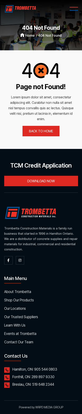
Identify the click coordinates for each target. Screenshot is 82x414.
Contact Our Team (18, 342)
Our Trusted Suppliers (21, 317)
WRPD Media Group (49, 407)
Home (30, 35)
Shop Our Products (19, 300)
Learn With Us (14, 325)
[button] (74, 8)
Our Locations (15, 308)
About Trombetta (17, 292)
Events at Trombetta (20, 334)
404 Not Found (50, 35)
